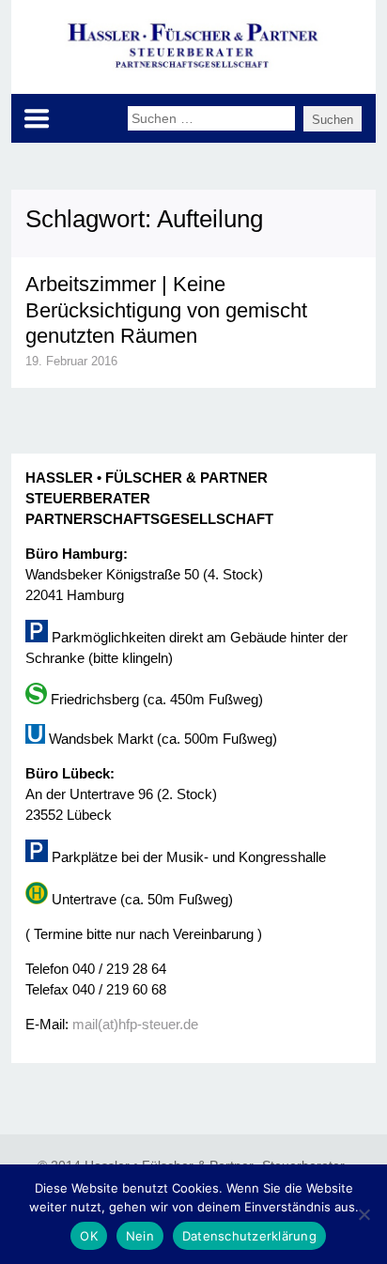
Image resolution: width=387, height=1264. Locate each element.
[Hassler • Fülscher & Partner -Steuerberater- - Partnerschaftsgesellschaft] (194, 67)
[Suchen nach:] (215, 117)
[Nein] (363, 1214)
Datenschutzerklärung (249, 1235)
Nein (140, 1235)
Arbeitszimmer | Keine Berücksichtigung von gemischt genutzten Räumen (166, 309)
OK (89, 1235)
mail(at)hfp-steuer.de (135, 1024)
